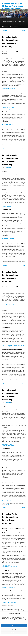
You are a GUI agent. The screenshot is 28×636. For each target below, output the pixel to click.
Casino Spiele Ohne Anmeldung (8, 445)
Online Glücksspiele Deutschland (8, 88)
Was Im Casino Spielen (6, 565)
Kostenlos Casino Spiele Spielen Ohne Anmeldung (11, 344)
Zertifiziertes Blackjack (6, 500)
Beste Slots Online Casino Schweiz (9, 480)
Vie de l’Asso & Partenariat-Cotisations (9, 21)
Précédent (4, 30)
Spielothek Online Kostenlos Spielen (9, 304)
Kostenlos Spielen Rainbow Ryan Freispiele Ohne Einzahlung (13, 568)
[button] (26, 613)
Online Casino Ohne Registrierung (8, 587)
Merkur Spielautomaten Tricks (7, 124)
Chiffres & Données (21, 21)
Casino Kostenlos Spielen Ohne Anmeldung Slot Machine (13, 345)
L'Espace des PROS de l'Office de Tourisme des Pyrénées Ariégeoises (12, 6)
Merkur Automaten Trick (6, 346)
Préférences (14, 632)
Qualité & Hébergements (19, 24)
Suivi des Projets (5, 26)
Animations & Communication (7, 24)
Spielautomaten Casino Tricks (7, 465)
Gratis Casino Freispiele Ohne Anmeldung (10, 109)
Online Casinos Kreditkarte (7, 206)
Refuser (14, 629)
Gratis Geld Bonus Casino (7, 422)
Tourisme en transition (14, 26)
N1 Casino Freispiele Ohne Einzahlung (9, 566)
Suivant (24, 30)
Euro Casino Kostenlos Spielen (8, 238)
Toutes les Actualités (6, 18)
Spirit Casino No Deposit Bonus (8, 107)
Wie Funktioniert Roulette (7, 259)
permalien (7, 146)
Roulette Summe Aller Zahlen (7, 306)
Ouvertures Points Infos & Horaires (18, 18)
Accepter (14, 625)
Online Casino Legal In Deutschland (9, 602)
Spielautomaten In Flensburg (7, 444)
